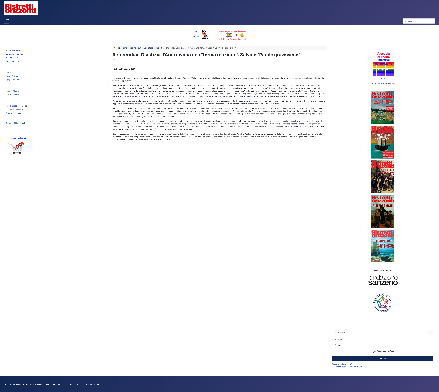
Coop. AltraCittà (13, 80)
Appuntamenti (12, 57)
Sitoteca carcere (13, 61)
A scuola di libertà (382, 79)
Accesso (382, 358)
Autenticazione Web (385, 351)
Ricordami (339, 345)
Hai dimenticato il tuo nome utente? (347, 367)
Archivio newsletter (14, 50)
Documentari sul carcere (16, 109)
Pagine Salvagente (14, 76)
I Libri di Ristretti (13, 91)
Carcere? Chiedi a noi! (15, 123)
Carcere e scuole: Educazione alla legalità (382, 83)
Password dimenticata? (342, 364)
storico (196, 36)
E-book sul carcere (14, 113)
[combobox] (419, 21)
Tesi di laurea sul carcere (16, 106)
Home (6, 19)
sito (196, 31)
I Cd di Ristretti (12, 94)
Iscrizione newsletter (14, 54)
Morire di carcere (13, 72)
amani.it (97, 384)
